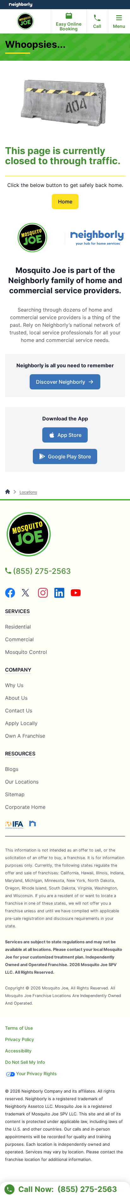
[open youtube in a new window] (76, 596)
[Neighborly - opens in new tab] (32, 823)
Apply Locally (21, 723)
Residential (18, 626)
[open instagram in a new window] (43, 596)
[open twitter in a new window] (26, 596)
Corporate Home (25, 807)
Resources (20, 753)
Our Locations (21, 781)
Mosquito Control (26, 652)
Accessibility (18, 1050)
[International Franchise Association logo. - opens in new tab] (15, 824)
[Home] (8, 492)
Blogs (11, 769)
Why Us (14, 685)
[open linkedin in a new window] (59, 596)
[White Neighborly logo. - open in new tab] (20, 4)
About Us (16, 698)
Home (65, 201)
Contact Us (18, 710)
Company (18, 670)
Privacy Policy (19, 1039)
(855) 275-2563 (42, 571)
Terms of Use (19, 1028)
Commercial (19, 639)
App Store (68, 437)
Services (17, 611)
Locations (28, 492)
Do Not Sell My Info (25, 1062)
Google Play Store (68, 458)
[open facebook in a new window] (10, 596)
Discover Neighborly (66, 384)
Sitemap (15, 794)
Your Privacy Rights (36, 1073)
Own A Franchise (25, 736)
